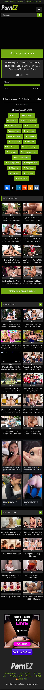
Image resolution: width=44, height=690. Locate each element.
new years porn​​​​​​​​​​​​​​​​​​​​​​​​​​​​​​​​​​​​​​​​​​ (31, 163)
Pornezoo (37, 1)
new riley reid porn (31, 147)
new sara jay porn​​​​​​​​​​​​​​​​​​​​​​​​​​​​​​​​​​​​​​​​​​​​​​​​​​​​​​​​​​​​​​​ (29, 152)
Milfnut (20, 1)
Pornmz (6, 1)
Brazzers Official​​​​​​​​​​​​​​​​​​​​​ (15, 136)
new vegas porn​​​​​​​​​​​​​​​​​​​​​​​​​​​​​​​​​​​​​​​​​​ (13, 163)
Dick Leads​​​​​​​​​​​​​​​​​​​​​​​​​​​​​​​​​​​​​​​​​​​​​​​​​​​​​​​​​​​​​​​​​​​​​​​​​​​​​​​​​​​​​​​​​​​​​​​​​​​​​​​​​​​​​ (32, 136)
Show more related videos (22, 291)
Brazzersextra (10, 673)
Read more (20, 105)
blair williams (28, 115)
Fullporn (28, 1)
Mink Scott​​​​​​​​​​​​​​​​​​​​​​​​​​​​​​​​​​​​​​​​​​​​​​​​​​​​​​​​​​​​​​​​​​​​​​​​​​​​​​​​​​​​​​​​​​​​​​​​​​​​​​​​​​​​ (30, 142)
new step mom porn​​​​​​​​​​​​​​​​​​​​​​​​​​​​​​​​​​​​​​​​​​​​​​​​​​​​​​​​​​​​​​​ (22, 157)
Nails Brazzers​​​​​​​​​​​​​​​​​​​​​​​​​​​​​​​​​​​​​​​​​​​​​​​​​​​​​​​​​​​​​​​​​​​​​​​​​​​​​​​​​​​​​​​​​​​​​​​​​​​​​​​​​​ (12, 147)
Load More (24, 652)
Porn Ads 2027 (16, 676)
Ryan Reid (15, 173)
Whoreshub (25, 673)
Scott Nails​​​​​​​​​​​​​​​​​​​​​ (29, 173)
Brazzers (13, 120)
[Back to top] (37, 683)
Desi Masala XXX (14, 126)
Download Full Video (23, 53)
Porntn (13, 1)
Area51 (14, 115)
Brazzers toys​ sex (29, 120)
